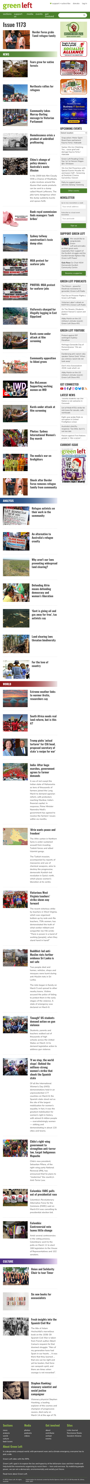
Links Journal (72, 1430)
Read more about (15, 1474)
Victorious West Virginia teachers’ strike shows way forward (40, 897)
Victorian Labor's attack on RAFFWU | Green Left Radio (74, 303)
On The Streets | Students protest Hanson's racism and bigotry (74, 312)
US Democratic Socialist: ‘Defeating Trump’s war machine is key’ (72, 439)
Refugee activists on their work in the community (43, 512)
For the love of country (40, 664)
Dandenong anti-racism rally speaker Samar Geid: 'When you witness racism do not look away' (73, 357)
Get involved (49, 15)
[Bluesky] (79, 388)
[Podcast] (65, 388)
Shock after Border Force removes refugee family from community (43, 483)
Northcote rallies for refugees (41, 88)
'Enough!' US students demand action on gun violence (42, 1021)
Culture (6, 1438)
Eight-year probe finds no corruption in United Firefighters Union (72, 411)
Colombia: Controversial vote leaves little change (41, 1226)
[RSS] (86, 388)
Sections (7, 14)
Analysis (6, 1433)
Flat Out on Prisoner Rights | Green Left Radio (74, 296)
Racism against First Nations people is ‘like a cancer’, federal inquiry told (74, 430)
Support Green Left (72, 233)
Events (39, 14)
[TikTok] (70, 388)
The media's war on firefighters (40, 457)
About (48, 1430)
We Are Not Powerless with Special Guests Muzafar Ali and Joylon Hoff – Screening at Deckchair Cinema (74, 172)
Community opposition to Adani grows (43, 360)
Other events (73, 190)
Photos (27, 1430)
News (5, 1430)
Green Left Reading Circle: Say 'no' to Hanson (73, 160)
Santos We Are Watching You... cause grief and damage (72, 149)
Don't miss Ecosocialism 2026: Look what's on (72, 366)
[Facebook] (67, 388)
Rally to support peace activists (71, 183)
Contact (49, 1436)
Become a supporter (73, 273)
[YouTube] (61, 388)
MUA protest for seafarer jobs (39, 262)
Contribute (50, 1433)
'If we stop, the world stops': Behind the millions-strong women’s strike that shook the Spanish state (42, 1069)
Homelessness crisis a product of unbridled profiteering (42, 138)
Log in (84, 3)
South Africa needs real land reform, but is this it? (43, 719)
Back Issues (8, 1441)
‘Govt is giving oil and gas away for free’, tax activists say (44, 614)
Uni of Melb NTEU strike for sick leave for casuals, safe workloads (73, 402)
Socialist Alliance (74, 1436)
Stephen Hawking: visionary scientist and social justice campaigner (44, 1388)
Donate (76, 3)
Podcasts (28, 1433)
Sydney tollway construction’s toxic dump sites (41, 239)
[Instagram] (73, 388)
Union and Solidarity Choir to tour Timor (42, 1271)
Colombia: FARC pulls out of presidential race (43, 1192)
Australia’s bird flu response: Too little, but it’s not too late (73, 420)
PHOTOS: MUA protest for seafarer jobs (42, 286)
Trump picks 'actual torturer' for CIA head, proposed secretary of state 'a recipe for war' (42, 745)
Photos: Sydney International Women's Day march (43, 435)
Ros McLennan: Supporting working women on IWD (41, 386)
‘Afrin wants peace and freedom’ (42, 831)
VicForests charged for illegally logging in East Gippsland (43, 313)
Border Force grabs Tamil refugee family (44, 34)
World (5, 1436)
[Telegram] (76, 388)
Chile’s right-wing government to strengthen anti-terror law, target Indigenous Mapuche (43, 1148)
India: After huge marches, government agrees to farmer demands (42, 770)
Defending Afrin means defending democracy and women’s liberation (42, 590)
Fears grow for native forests (42, 64)
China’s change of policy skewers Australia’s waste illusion (40, 164)
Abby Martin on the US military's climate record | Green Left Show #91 (72, 321)
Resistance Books (74, 1433)
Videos (27, 1436)
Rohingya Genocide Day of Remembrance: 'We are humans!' (73, 347)
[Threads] (83, 388)
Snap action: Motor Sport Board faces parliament (72, 139)
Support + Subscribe (61, 3)
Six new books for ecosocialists (41, 1296)
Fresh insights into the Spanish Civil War (44, 1321)
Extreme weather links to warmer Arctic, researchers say (42, 695)
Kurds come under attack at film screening (40, 337)
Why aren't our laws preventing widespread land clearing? (44, 563)
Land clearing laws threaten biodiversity (44, 638)
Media (30, 14)
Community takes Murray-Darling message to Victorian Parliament (42, 116)
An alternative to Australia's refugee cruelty (42, 537)
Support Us (18, 15)
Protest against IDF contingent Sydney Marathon (70, 338)
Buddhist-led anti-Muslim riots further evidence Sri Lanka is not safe (42, 956)
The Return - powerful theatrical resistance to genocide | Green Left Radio (73, 288)
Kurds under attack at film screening (42, 408)
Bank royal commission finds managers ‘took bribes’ (43, 215)
